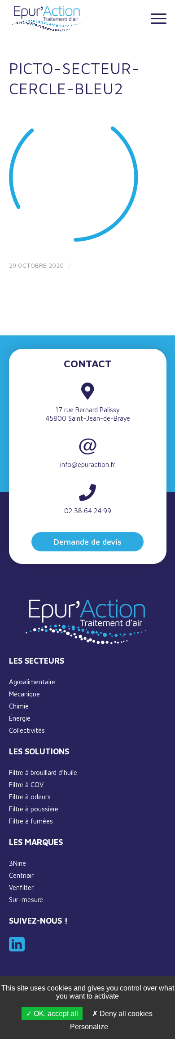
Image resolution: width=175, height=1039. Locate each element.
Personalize (89, 1026)
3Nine (17, 863)
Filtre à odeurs (30, 797)
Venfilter (21, 887)
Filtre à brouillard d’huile (43, 772)
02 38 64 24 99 (87, 511)
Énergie (20, 718)
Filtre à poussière (33, 809)
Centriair (21, 875)
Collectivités (27, 730)
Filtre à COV (26, 784)
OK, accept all (55, 1013)
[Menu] (154, 18)
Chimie (19, 706)
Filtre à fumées (31, 821)
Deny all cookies (125, 1013)
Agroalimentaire (32, 682)
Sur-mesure (26, 899)
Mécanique (24, 694)
